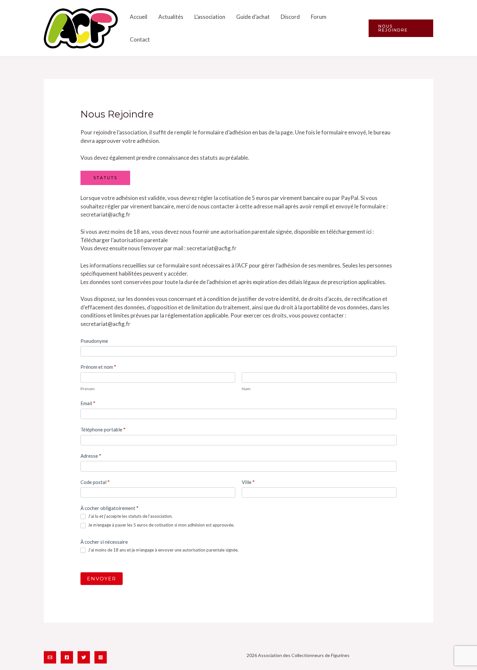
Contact (140, 39)
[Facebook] (67, 657)
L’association (209, 16)
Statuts (105, 177)
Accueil (138, 16)
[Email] (50, 657)
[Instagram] (100, 657)
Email (87, 403)
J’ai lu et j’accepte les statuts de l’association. (130, 516)
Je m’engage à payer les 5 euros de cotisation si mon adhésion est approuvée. (160, 524)
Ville (248, 482)
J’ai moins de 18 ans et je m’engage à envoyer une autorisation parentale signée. (162, 549)
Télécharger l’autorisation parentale (124, 240)
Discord (290, 16)
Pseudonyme (94, 341)
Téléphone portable (103, 429)
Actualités (170, 16)
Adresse (90, 456)
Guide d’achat (253, 16)
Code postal (95, 482)
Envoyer (101, 579)
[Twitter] (84, 657)
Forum (318, 16)
